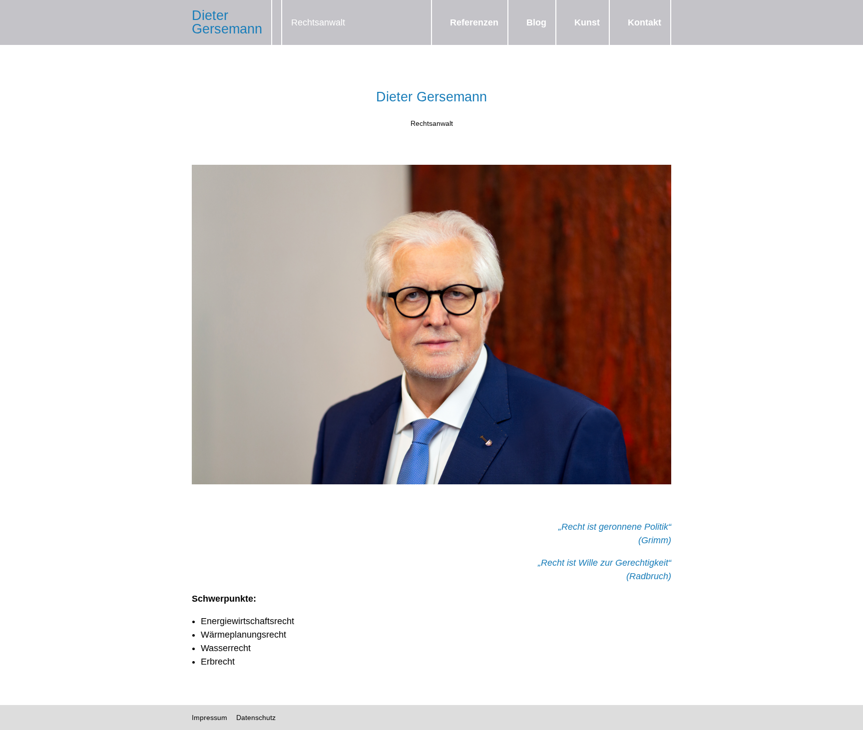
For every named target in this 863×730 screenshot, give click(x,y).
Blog (536, 22)
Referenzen (474, 22)
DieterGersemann (227, 22)
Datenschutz (256, 717)
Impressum (209, 717)
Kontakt (644, 22)
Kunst (587, 22)
